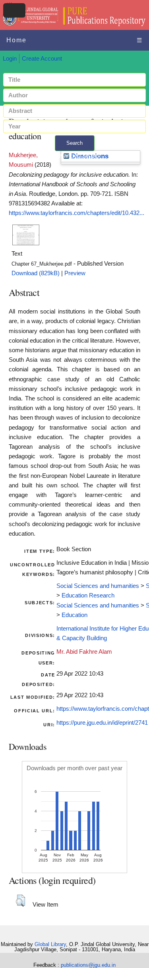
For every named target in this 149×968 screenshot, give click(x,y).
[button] (20, 901)
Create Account (42, 58)
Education (74, 615)
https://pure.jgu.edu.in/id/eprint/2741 (102, 723)
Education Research (88, 595)
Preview (74, 273)
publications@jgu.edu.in (88, 965)
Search (74, 143)
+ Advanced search (75, 155)
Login (10, 58)
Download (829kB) (36, 273)
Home (16, 40)
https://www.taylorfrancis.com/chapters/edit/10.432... (76, 213)
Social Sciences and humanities (97, 586)
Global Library (50, 944)
